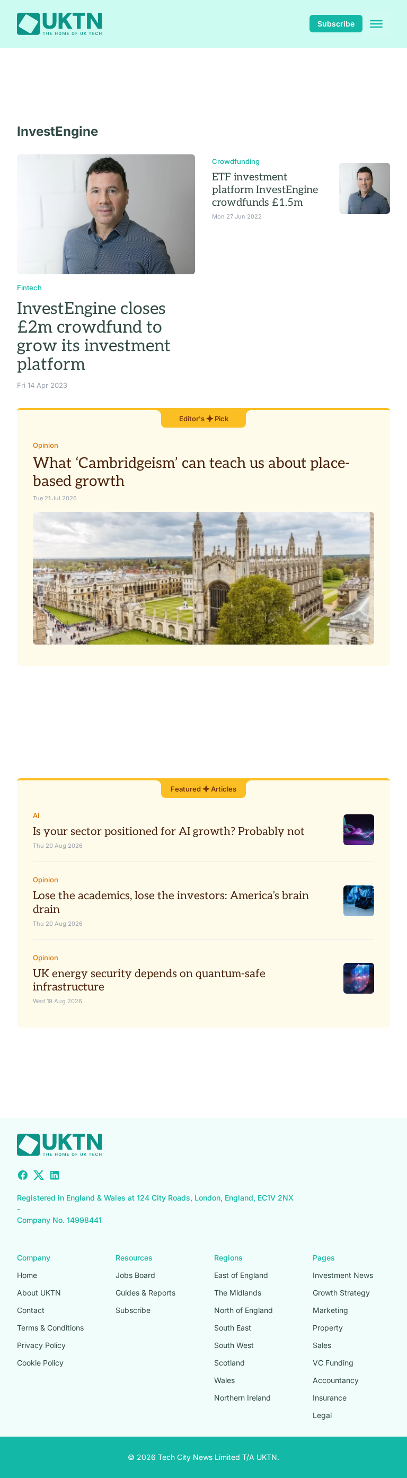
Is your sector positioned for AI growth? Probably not (169, 831)
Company (33, 1257)
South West (234, 1345)
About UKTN (39, 1292)
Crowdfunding (236, 161)
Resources (134, 1257)
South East (232, 1327)
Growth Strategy (341, 1292)
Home (27, 1275)
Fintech (29, 287)
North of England (243, 1310)
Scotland (229, 1362)
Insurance (330, 1397)
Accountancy (336, 1380)
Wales (224, 1380)
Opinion (45, 445)
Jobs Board (135, 1275)
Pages (324, 1257)
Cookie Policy (40, 1362)
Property (328, 1327)
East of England (241, 1275)
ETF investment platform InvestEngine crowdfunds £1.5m (265, 190)
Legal (322, 1415)
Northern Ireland (242, 1397)
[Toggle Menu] (376, 24)
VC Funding (333, 1362)
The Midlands (237, 1292)
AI (36, 815)
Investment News (343, 1275)
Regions (228, 1257)
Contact (31, 1310)
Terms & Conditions (50, 1327)
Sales (322, 1345)
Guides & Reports (145, 1292)
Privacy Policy (41, 1345)
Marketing (330, 1310)
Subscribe (336, 23)
